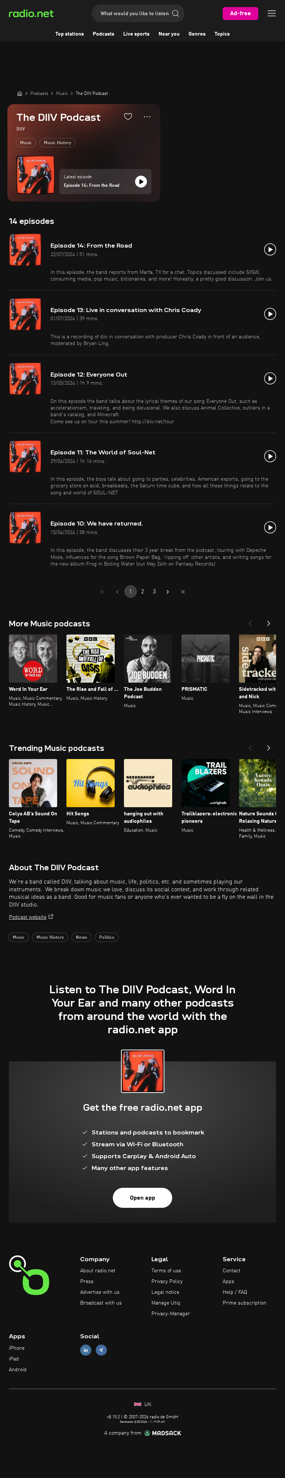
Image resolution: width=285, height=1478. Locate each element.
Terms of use (166, 1270)
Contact (231, 1270)
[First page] (102, 592)
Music (26, 143)
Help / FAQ (235, 1292)
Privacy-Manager (170, 1313)
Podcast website (27, 917)
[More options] (147, 116)
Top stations (69, 34)
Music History (57, 143)
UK (147, 1404)
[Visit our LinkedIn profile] (86, 1350)
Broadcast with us (101, 1303)
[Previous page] (117, 592)
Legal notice (165, 1292)
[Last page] (183, 592)
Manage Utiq (165, 1303)
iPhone (16, 1348)
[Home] (20, 93)
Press (87, 1281)
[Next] (268, 621)
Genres (197, 34)
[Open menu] (271, 13)
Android (18, 1369)
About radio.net (97, 1270)
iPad (14, 1359)
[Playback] (141, 182)
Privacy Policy (167, 1281)
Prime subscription (244, 1303)
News (81, 937)
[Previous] (250, 621)
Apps (228, 1281)
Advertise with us (99, 1292)
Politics (106, 937)
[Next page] (168, 592)
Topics (222, 34)
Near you (169, 34)
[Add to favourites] (128, 116)
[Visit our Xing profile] (101, 1350)
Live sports (136, 34)
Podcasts (103, 34)
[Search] (175, 13)
